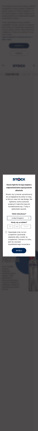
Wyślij (19, 251)
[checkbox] (6, 232)
